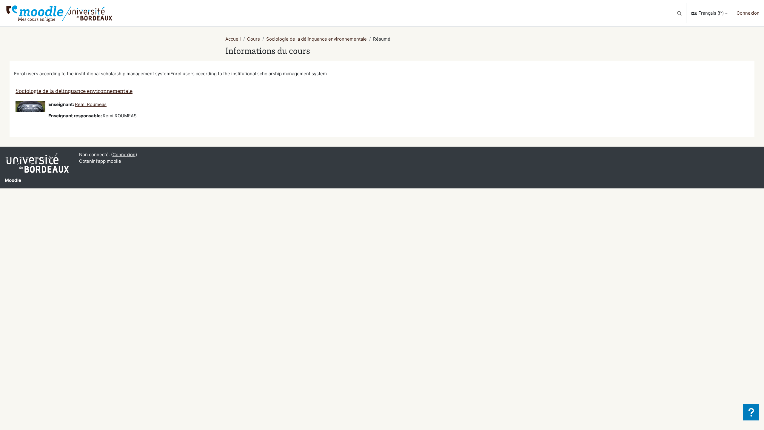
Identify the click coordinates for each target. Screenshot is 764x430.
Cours (253, 39)
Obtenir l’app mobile (100, 161)
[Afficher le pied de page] (751, 412)
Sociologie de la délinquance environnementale (316, 39)
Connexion (748, 13)
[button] (679, 13)
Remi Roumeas (91, 104)
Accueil (233, 39)
